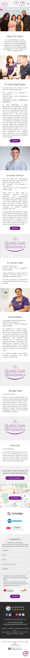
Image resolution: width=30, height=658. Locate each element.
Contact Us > (22, 5)
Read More (15, 141)
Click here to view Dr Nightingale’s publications (15, 101)
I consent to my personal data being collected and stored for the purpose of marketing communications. (15, 583)
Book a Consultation (15, 478)
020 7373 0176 (18, 622)
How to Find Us (15, 498)
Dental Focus (17, 649)
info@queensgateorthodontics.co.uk (15, 624)
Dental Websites (16, 648)
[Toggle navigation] (28, 4)
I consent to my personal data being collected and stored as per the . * (15, 577)
